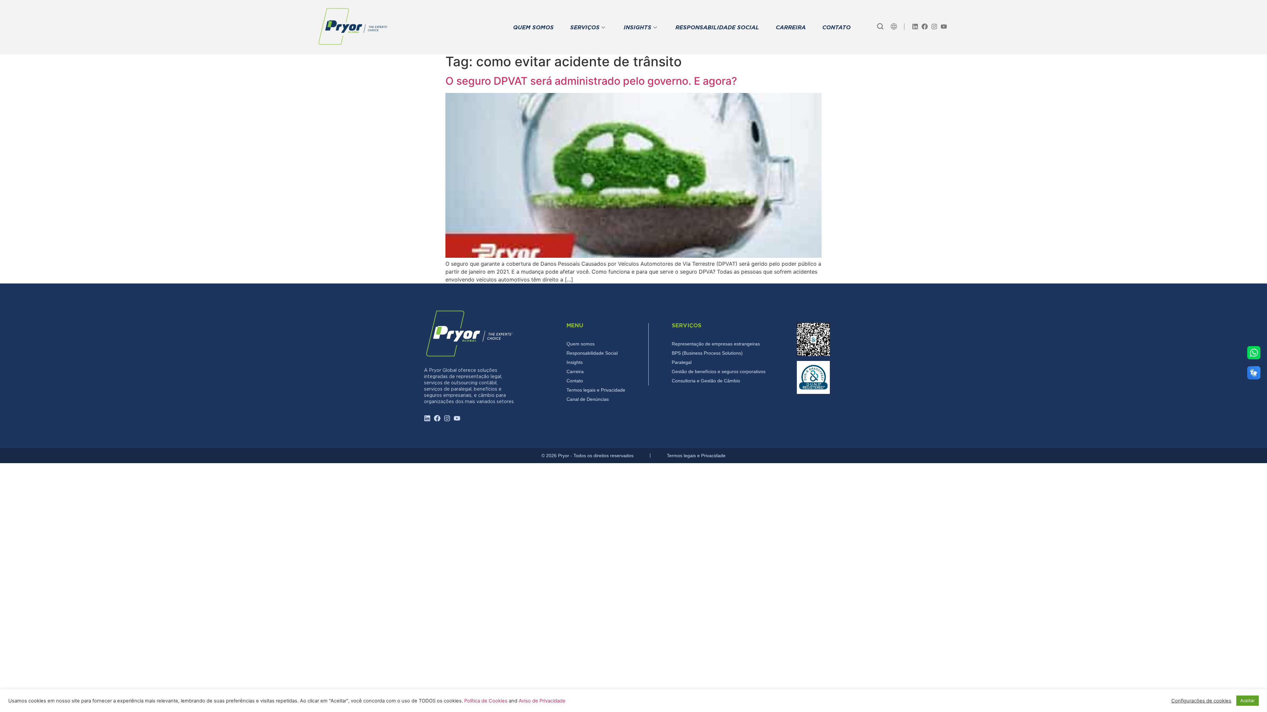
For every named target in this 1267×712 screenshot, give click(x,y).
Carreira (575, 371)
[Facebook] (925, 26)
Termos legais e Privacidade (596, 390)
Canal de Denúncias (588, 399)
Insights (575, 362)
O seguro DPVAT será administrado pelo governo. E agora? (591, 80)
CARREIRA (791, 27)
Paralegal (682, 362)
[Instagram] (934, 26)
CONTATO (836, 27)
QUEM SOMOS (533, 27)
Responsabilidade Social (592, 353)
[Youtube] (944, 26)
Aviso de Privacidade (542, 701)
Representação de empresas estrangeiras (716, 343)
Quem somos (581, 343)
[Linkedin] (915, 26)
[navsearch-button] (880, 26)
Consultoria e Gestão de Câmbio (706, 380)
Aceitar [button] (1247, 700)
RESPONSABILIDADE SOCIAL (717, 27)
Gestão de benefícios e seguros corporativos (718, 371)
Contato (575, 380)
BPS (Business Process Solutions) (707, 353)
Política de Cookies (486, 701)
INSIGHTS (637, 27)
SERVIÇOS (585, 27)
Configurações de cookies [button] (1201, 701)
